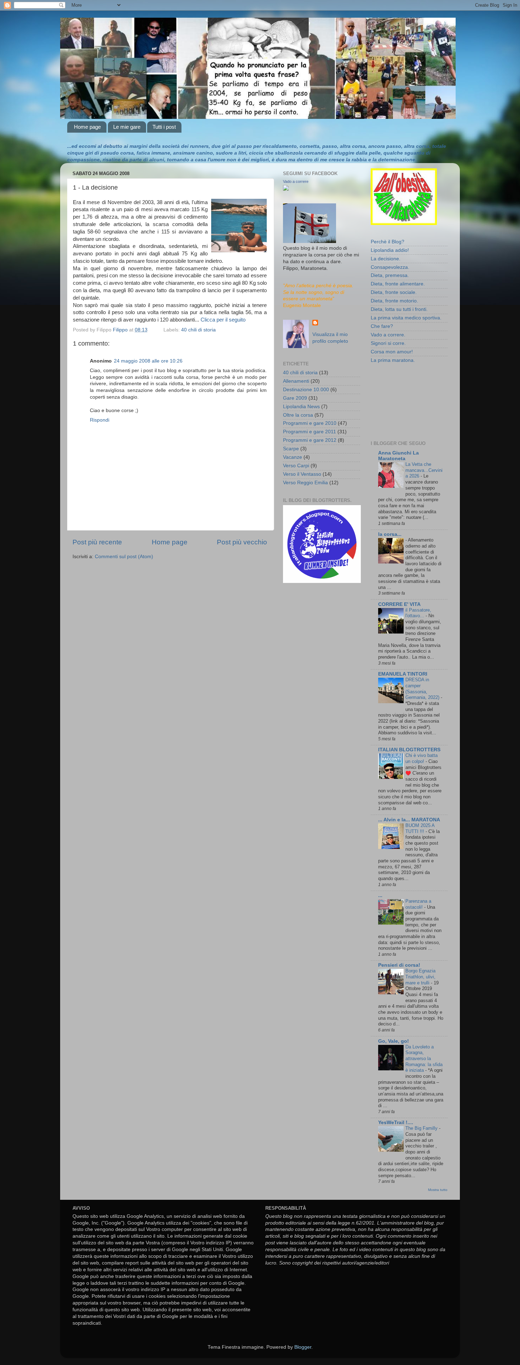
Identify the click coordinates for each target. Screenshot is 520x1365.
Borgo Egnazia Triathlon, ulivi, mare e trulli (420, 976)
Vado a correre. (388, 334)
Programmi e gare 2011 (309, 431)
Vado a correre (295, 181)
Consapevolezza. (390, 267)
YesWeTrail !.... (395, 1122)
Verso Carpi (296, 465)
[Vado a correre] (286, 189)
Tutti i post (164, 127)
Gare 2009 (295, 398)
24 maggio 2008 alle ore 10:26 (148, 361)
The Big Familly (422, 1128)
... (380, 895)
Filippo (121, 329)
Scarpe (291, 448)
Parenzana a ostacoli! (418, 904)
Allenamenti (296, 381)
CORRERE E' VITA (399, 604)
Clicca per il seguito (223, 320)
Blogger (302, 1347)
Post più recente (97, 542)
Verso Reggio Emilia (305, 482)
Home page (87, 127)
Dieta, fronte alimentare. (398, 284)
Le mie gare (126, 127)
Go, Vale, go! (393, 1041)
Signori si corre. (388, 343)
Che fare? (382, 326)
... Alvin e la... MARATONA (409, 819)
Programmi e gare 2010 (309, 423)
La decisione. (385, 258)
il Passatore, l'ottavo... (418, 613)
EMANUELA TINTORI (402, 674)
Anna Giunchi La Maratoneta (398, 455)
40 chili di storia (198, 329)
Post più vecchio (242, 542)
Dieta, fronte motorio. (394, 300)
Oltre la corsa (298, 415)
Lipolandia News (301, 406)
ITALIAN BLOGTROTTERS (409, 749)
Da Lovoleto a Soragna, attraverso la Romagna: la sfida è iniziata (424, 1058)
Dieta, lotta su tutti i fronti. (399, 309)
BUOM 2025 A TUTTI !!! (419, 828)
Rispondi (99, 420)
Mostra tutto (437, 1190)
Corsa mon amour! (392, 351)
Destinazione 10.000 (306, 389)
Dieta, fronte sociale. (394, 292)
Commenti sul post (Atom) (124, 556)
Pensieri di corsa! (399, 965)
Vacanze (292, 457)
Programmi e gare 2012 (309, 440)
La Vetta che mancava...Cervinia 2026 (424, 470)
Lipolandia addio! (390, 250)
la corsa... (389, 534)
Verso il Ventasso (302, 474)
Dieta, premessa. (390, 275)
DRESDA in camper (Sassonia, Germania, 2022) (423, 688)
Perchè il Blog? (387, 241)
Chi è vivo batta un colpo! (421, 758)
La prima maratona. (393, 360)
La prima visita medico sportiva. (406, 317)
